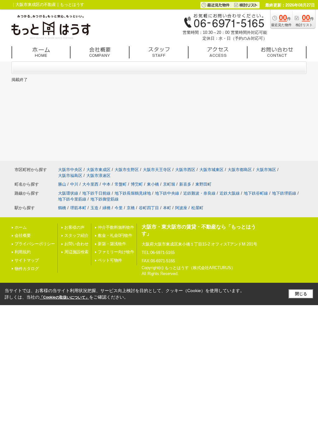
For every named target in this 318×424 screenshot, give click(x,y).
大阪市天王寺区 (157, 169)
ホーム (21, 227)
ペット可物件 (110, 260)
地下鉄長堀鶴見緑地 (133, 193)
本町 (167, 207)
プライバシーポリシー (35, 243)
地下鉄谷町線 (256, 193)
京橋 (131, 207)
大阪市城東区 (211, 169)
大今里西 (90, 184)
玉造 (94, 207)
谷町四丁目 (149, 207)
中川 (74, 184)
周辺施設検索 (76, 252)
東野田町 (203, 184)
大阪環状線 (68, 193)
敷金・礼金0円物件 (115, 235)
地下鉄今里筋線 (72, 199)
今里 (119, 207)
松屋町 (197, 207)
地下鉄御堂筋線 (104, 199)
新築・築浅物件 (112, 243)
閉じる (301, 293)
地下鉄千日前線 (96, 193)
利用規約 (23, 252)
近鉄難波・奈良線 (199, 193)
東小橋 (153, 184)
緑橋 (106, 207)
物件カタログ (27, 268)
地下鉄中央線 (167, 193)
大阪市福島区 (70, 175)
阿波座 (181, 207)
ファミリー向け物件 (116, 252)
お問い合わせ (76, 243)
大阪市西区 (185, 169)
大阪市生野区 (127, 169)
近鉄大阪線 (230, 193)
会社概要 (23, 235)
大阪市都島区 (240, 169)
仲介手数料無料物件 (116, 227)
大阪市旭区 (266, 169)
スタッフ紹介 (76, 235)
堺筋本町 (78, 207)
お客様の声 (74, 227)
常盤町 (121, 184)
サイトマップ (27, 260)
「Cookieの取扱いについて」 (64, 297)
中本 (106, 184)
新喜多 (185, 184)
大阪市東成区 (98, 169)
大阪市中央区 (70, 169)
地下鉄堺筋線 (284, 193)
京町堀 (169, 184)
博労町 (137, 184)
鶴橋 (62, 207)
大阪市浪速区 (98, 175)
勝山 (62, 184)
